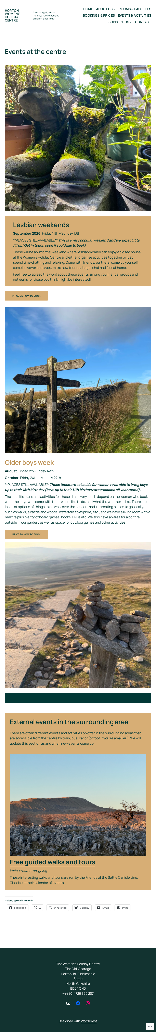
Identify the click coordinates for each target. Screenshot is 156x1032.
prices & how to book (26, 534)
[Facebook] (78, 1003)
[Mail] (68, 1003)
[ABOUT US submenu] (114, 9)
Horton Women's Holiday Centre (12, 15)
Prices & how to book (26, 295)
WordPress (89, 1021)
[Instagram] (87, 1003)
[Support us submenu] (131, 22)
